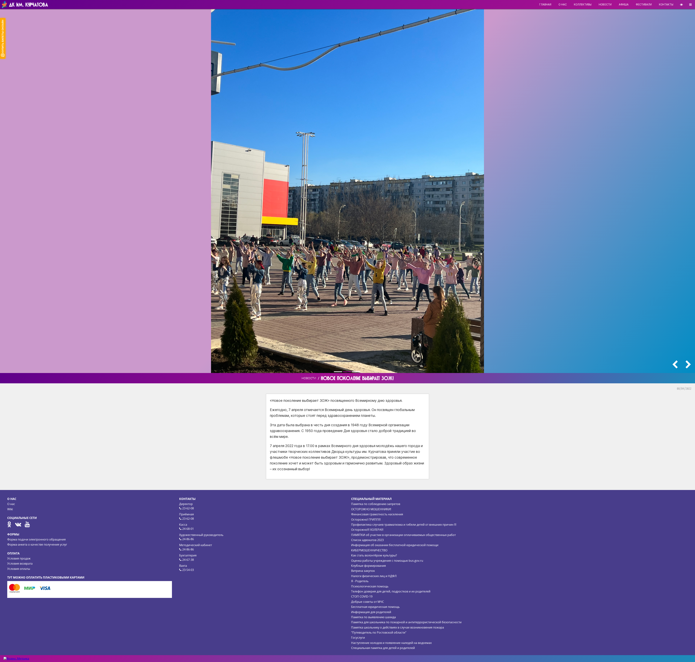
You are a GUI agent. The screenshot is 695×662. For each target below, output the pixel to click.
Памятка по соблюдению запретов (375, 504)
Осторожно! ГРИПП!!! (366, 519)
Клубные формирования (368, 566)
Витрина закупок (363, 571)
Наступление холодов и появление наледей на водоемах (391, 643)
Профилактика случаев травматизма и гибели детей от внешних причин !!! (403, 525)
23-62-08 (188, 508)
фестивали (644, 4)
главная (545, 4)
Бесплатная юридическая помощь (375, 607)
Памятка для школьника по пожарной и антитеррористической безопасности (406, 622)
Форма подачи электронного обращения (36, 539)
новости (605, 4)
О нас (11, 504)
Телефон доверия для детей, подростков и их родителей (390, 591)
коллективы (582, 4)
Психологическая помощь (369, 586)
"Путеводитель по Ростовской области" (378, 632)
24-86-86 (188, 539)
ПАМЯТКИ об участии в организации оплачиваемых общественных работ (403, 535)
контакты (666, 4)
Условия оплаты (18, 569)
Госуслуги (358, 638)
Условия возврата (20, 563)
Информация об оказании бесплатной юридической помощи (394, 545)
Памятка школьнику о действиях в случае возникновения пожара (397, 627)
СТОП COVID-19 (361, 596)
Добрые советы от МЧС (367, 602)
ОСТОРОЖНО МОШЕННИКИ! (371, 509)
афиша (624, 4)
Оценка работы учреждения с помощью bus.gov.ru (387, 561)
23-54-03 (188, 570)
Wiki (10, 509)
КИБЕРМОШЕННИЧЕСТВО (369, 550)
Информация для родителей (371, 612)
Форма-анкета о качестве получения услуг (37, 544)
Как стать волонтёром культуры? (374, 555)
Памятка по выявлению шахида (373, 617)
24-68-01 (188, 529)
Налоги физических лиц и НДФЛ (374, 576)
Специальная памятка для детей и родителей (383, 648)
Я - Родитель (359, 581)
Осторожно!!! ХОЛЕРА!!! (367, 530)
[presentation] (675, 364)
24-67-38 (188, 560)
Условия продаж (19, 558)
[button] (338, 371)
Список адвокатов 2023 (367, 540)
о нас (563, 4)
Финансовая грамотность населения (377, 514)
